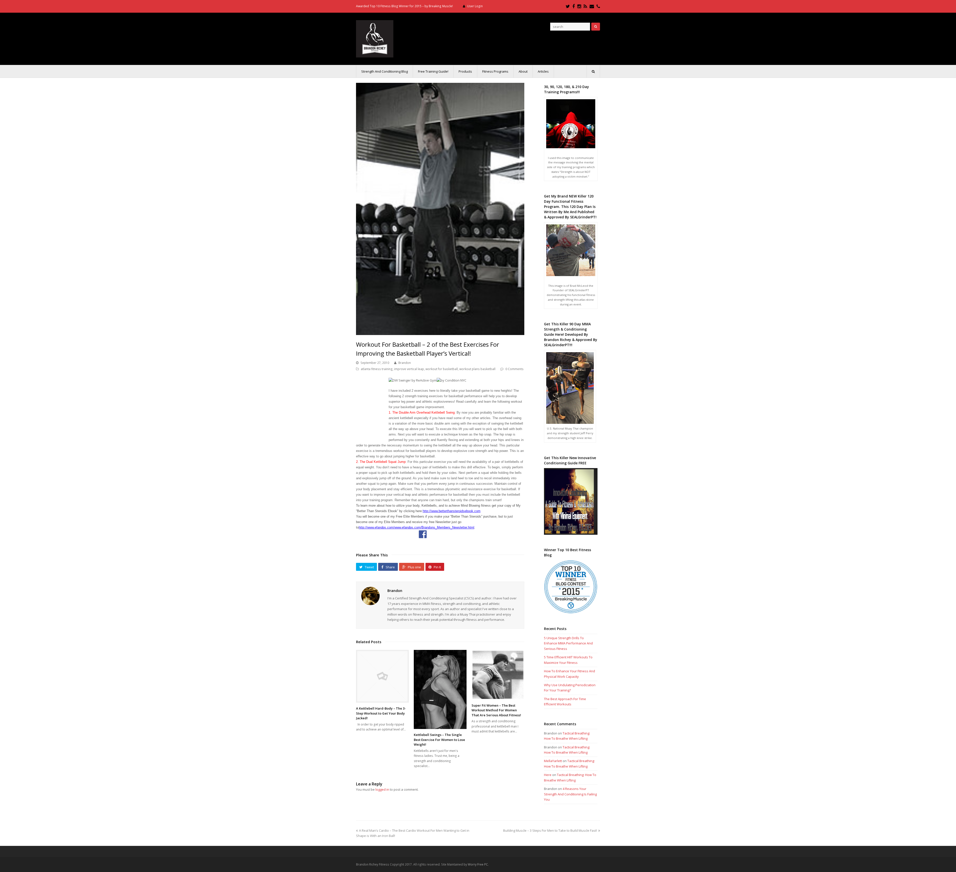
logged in (382, 789)
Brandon (404, 363)
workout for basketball (441, 369)
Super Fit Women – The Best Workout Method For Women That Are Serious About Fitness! (496, 710)
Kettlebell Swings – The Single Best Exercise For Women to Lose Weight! (439, 739)
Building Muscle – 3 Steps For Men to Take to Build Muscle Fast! (550, 830)
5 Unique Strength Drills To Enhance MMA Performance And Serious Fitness (568, 643)
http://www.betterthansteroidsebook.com (451, 511)
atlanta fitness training (377, 369)
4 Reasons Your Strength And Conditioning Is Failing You (570, 794)
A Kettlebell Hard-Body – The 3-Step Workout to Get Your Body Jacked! (381, 713)
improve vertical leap (409, 369)
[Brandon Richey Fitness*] (374, 38)
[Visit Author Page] (370, 596)
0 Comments (514, 369)
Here (547, 775)
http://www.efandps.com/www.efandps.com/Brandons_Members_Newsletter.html (416, 527)
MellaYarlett (553, 761)
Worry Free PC (478, 864)
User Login (475, 6)
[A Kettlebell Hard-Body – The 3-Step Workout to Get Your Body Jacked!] (382, 676)
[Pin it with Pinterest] (458, 534)
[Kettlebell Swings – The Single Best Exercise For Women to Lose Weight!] (440, 689)
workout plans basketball (477, 369)
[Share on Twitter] (434, 534)
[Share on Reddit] (446, 534)
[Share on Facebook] (423, 534)
